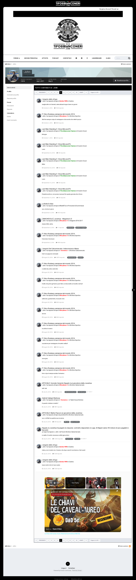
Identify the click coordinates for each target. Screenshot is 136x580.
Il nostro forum (82, 131)
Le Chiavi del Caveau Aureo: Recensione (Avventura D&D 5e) (76, 492)
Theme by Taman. (77, 570)
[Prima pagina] (36, 92)
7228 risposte (59, 108)
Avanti (81, 92)
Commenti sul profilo (13, 95)
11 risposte (60, 227)
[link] (48, 492)
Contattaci (67, 58)
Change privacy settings (61, 579)
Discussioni (10, 105)
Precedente (42, 92)
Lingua (63, 568)
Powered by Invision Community (62, 570)
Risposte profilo (11, 98)
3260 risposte (58, 392)
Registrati (126, 9)
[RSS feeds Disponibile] (130, 546)
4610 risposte (61, 212)
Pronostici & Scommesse (76, 206)
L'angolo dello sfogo (49, 99)
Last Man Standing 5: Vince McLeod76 (56, 129)
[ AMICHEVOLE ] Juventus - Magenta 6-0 (57, 219)
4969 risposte (59, 123)
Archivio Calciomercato (77, 250)
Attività (45, 58)
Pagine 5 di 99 (95, 92)
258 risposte (57, 422)
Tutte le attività (11, 87)
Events (9, 116)
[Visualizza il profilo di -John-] (39, 100)
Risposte (9, 109)
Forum (16, 58)
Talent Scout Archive (76, 400)
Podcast (55, 58)
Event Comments (12, 120)
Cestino (71, 101)
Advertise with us (76, 579)
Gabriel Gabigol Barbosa (51, 398)
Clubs (108, 58)
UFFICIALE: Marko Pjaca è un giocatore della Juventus (62, 413)
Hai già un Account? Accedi (108, 9)
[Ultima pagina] (86, 92)
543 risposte (59, 138)
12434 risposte (58, 439)
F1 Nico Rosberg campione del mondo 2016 (58, 114)
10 (76, 92)
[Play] (96, 483)
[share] (117, 491)
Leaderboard (97, 58)
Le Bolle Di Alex (47, 204)
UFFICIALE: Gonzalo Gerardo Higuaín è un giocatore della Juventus (67, 383)
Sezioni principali (31, 58)
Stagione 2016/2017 (76, 220)
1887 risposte (58, 407)
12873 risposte (60, 257)
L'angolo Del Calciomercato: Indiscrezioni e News (60, 249)
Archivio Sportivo (75, 116)
